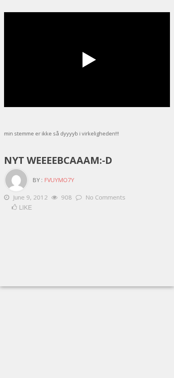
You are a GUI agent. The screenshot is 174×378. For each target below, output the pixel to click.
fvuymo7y (59, 180)
